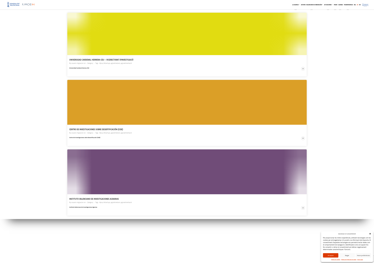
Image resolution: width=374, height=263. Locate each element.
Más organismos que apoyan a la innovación (204, 257)
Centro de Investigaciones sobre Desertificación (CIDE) (84, 137)
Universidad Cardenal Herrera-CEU (79, 68)
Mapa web (265, 248)
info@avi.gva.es (122, 230)
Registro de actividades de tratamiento (272, 236)
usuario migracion (77, 63)
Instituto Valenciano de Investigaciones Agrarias (83, 207)
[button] (370, 234)
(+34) (123, 238)
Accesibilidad (265, 244)
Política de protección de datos (270, 232)
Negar (347, 255)
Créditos (264, 240)
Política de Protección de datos (348, 259)
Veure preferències (363, 255)
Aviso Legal (360, 259)
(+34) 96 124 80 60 (123, 247)
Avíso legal (265, 228)
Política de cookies (335, 259)
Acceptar (331, 255)
